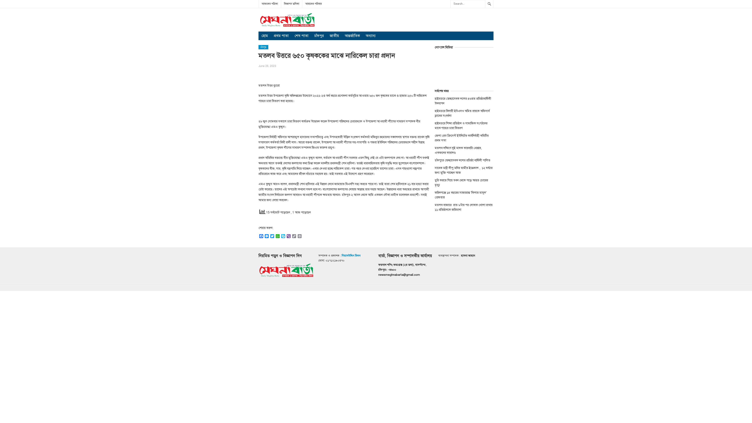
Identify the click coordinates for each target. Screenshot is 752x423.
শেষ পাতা (301, 35)
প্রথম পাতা (281, 35)
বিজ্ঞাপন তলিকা (291, 3)
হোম (264, 35)
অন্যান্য (371, 35)
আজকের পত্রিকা (270, 3)
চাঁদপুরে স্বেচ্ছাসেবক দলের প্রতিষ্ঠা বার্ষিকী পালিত (462, 160)
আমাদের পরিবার (313, 3)
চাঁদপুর (319, 35)
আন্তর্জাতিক (352, 35)
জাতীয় (334, 35)
